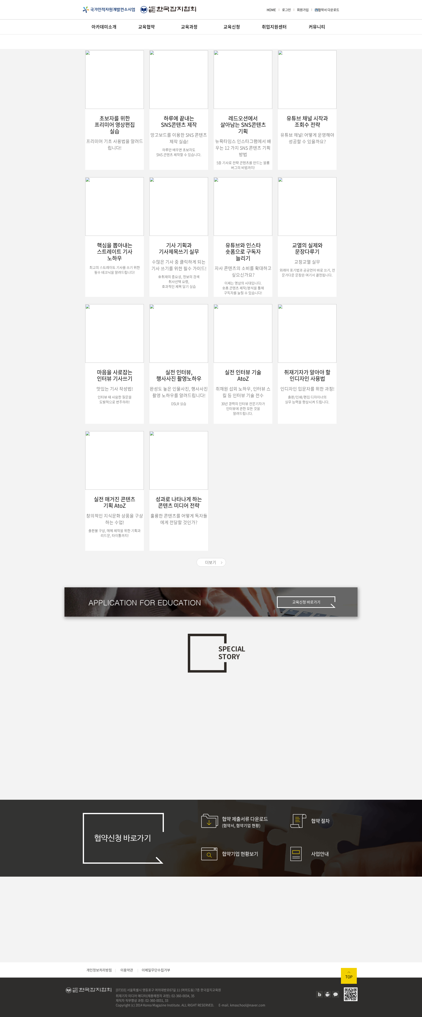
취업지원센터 (274, 26)
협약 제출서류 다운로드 (245, 821)
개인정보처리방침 (99, 969)
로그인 (286, 9)
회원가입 (303, 9)
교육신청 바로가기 (306, 602)
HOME (271, 9)
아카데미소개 (104, 26)
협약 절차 (320, 820)
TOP (348, 976)
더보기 (210, 562)
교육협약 (146, 26)
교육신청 (231, 26)
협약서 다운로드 (328, 9)
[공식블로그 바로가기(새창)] (319, 994)
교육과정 (189, 26)
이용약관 (126, 969)
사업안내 (320, 853)
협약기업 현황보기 (240, 853)
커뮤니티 (317, 26)
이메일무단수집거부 (156, 969)
